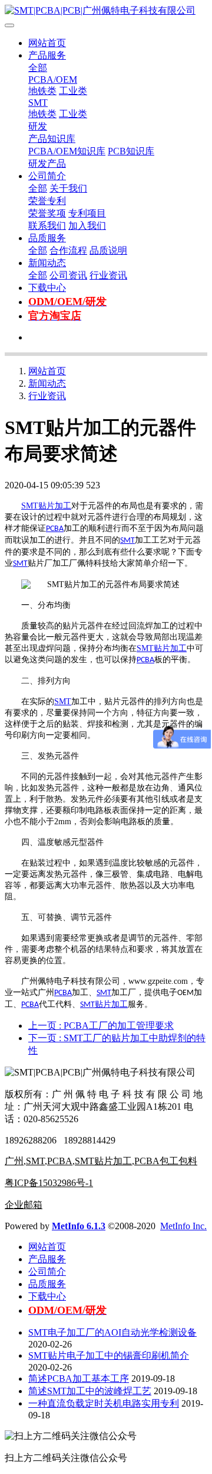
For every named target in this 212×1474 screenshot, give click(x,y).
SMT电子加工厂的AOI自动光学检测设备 (112, 1332)
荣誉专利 (47, 201)
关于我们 (68, 188)
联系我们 (47, 226)
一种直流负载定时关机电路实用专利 (103, 1403)
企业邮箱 (23, 1205)
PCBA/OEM (52, 79)
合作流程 (68, 250)
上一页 (101, 1026)
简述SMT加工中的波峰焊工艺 (89, 1391)
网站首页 (47, 43)
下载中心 (47, 288)
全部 (37, 68)
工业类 (73, 91)
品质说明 (108, 250)
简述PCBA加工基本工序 (78, 1378)
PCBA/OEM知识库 (66, 151)
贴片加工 (54, 505)
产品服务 (47, 55)
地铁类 (42, 91)
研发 (37, 126)
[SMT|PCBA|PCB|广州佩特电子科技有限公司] (106, 11)
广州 (14, 1161)
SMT (38, 103)
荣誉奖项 (47, 213)
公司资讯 (68, 275)
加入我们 (87, 226)
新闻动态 (47, 263)
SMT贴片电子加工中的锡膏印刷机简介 (108, 1355)
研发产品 (47, 163)
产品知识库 (51, 139)
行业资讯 (108, 275)
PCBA (55, 528)
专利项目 (87, 213)
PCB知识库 (131, 151)
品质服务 (47, 238)
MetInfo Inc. (183, 1226)
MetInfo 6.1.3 (78, 1226)
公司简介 (47, 176)
